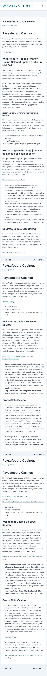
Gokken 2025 (7, 499)
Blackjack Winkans (11, 637)
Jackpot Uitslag (8, 302)
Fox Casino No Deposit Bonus (13, 252)
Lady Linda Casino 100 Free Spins (15, 497)
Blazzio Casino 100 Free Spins (13, 180)
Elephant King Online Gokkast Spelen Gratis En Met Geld (23, 502)
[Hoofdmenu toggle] (42, 6)
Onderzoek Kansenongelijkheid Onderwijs (17, 356)
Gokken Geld (7, 52)
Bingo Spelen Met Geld (10, 359)
